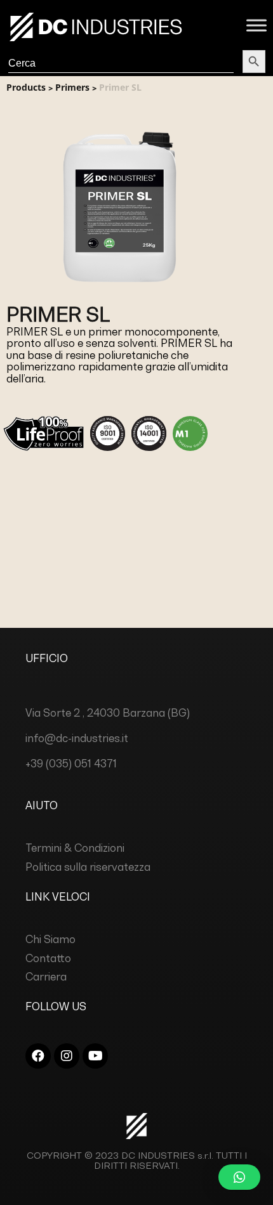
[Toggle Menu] (256, 25)
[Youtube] (95, 1056)
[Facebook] (38, 1056)
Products (26, 87)
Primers (72, 87)
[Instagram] (66, 1056)
